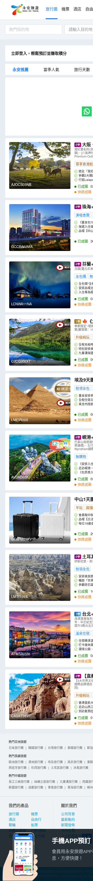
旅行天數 (82, 70)
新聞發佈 (68, 825)
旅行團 (52, 9)
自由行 (36, 819)
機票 (65, 9)
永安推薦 (21, 70)
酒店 (77, 9)
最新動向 (68, 819)
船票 (34, 825)
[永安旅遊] (24, 9)
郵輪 (12, 825)
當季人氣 (51, 70)
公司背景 (68, 814)
